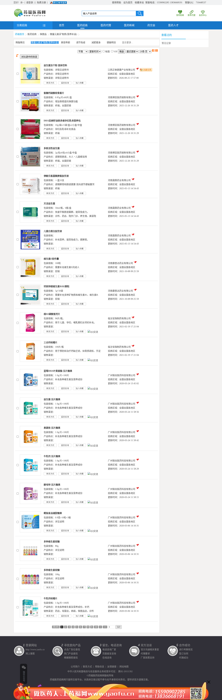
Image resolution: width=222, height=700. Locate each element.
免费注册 (41, 2)
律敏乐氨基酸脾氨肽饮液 (56, 176)
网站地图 (124, 666)
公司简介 (75, 666)
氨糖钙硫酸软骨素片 (54, 93)
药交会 (151, 25)
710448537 (201, 2)
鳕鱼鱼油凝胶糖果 (53, 513)
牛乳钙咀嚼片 (50, 598)
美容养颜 (65, 42)
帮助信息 (99, 666)
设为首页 (127, 2)
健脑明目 (111, 42)
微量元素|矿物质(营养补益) (63, 34)
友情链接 (111, 666)
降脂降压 (20, 42)
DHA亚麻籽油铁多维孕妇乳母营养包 (62, 120)
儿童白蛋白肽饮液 (53, 231)
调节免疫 (80, 42)
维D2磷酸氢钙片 (52, 314)
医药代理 (106, 25)
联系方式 (87, 666)
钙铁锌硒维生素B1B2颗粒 (56, 286)
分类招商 (22, 25)
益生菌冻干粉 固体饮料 (55, 65)
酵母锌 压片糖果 (52, 485)
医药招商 (82, 25)
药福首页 (19, 34)
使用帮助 (116, 2)
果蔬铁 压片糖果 (52, 428)
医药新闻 (129, 25)
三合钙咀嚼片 (50, 342)
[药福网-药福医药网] (29, 10)
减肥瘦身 (96, 42)
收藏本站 (139, 2)
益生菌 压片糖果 (52, 399)
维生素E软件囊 (51, 259)
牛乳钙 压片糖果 (52, 456)
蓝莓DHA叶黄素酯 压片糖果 (58, 371)
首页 (61, 25)
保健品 (43, 34)
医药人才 (173, 25)
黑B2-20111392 (125, 671)
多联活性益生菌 (52, 148)
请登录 (29, 2)
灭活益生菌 (49, 203)
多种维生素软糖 (52, 541)
